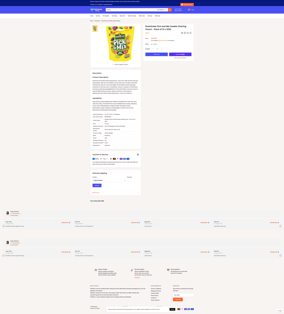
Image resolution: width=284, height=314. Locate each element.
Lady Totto (8, 222)
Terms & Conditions (156, 288)
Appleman (147, 222)
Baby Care (122, 15)
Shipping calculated (163, 40)
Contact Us (154, 297)
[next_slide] (280, 226)
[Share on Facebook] (182, 33)
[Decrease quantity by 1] (152, 48)
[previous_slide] (3, 226)
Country (95, 177)
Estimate (97, 185)
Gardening (114, 15)
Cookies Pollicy (155, 293)
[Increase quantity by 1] (161, 48)
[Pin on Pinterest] (185, 33)
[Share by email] (190, 33)
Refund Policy (95, 192)
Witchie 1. (216, 222)
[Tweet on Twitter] (188, 33)
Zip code (129, 177)
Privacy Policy (154, 295)
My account (178, 10)
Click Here (137, 277)
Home (91, 15)
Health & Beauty (132, 15)
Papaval (147, 33)
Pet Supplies (106, 15)
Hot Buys (149, 15)
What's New (142, 15)
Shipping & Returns (156, 291)
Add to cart (156, 54)
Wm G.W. (77, 222)
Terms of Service (155, 300)
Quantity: (147, 49)
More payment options (180, 57)
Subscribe (178, 299)
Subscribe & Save (188, 4)
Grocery (98, 15)
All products (97, 20)
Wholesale (157, 15)
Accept (172, 309)
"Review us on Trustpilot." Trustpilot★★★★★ (101, 4)
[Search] (170, 9)
